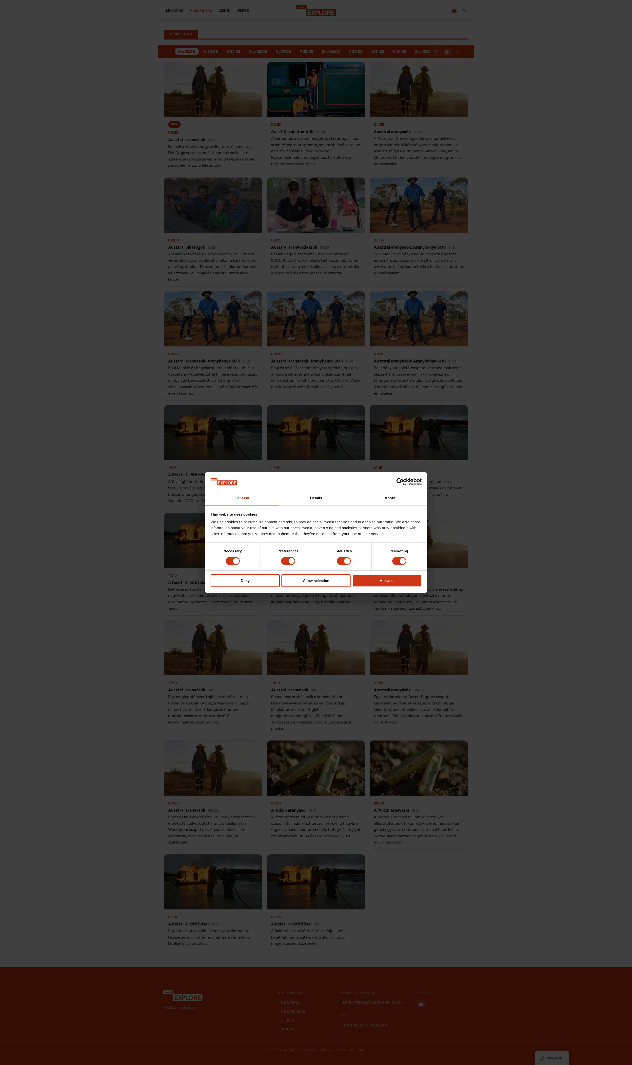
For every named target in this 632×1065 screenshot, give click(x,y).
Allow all (387, 581)
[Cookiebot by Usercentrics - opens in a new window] (400, 481)
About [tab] (390, 498)
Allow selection (316, 581)
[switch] (288, 561)
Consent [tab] (242, 498)
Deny (245, 581)
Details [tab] (316, 498)
